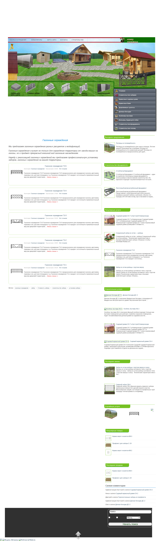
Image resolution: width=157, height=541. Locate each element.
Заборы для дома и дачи (15, 94)
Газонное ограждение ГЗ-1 (55, 265)
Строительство (77, 40)
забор (33, 288)
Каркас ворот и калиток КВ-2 (122, 450)
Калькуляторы (36, 40)
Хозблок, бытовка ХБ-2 (131, 309)
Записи (113, 518)
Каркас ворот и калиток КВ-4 (122, 471)
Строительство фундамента (129, 124)
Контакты (64, 40)
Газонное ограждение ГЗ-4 (55, 191)
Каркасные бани (125, 103)
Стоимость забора (43, 288)
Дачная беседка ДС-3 (130, 295)
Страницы (121, 518)
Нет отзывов (63, 169)
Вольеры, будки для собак (128, 120)
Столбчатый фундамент (124, 171)
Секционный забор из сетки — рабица (129, 233)
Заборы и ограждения (17, 40)
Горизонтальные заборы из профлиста (132, 497)
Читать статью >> (52, 177)
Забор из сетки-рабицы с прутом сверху (130, 267)
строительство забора (59, 288)
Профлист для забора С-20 (122, 443)
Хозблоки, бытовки (126, 116)
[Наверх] (78, 535)
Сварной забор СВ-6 (123, 384)
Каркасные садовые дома (128, 99)
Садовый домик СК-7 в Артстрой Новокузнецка (132, 216)
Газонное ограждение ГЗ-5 (55, 166)
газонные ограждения (21, 288)
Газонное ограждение (51, 94)
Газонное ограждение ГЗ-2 (55, 240)
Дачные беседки (125, 112)
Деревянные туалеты (127, 107)
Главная (122, 91)
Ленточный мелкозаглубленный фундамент (131, 188)
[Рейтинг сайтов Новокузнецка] (1, 540)
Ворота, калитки (84, 94)
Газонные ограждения (38, 169)
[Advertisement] (78, 18)
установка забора (74, 288)
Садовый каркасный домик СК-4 (141, 341)
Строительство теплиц (127, 128)
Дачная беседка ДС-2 (137, 501)
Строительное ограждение (69, 94)
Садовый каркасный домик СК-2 (141, 490)
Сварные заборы (33, 93)
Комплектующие (104, 93)
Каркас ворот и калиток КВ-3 (122, 436)
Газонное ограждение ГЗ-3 (55, 215)
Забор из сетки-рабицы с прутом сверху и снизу (132, 367)
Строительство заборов (127, 95)
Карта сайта (51, 40)
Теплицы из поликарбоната (125, 143)
